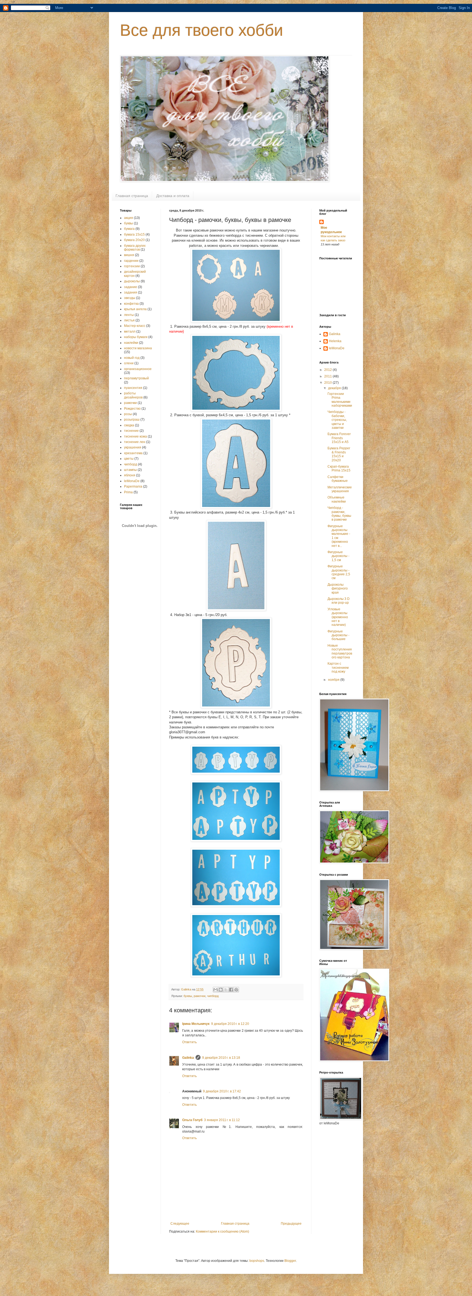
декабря (335, 388)
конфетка (131, 304)
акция (128, 218)
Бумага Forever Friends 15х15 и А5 (339, 438)
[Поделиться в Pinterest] (236, 989)
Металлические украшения (340, 489)
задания (130, 292)
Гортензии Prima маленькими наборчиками (340, 399)
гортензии (132, 266)
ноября (334, 680)
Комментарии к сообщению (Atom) (222, 1231)
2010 (328, 383)
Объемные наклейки (337, 499)
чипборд (213, 996)
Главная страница (132, 195)
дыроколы (132, 281)
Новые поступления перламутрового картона (340, 651)
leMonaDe (132, 481)
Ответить (189, 1042)
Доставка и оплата (172, 195)
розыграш (132, 419)
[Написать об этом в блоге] (220, 989)
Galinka (188, 1058)
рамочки (199, 996)
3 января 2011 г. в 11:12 (222, 1120)
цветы (129, 459)
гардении (131, 261)
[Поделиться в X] (226, 989)
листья (129, 320)
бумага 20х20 (134, 240)
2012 (328, 370)
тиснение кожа (135, 436)
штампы (130, 470)
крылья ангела (135, 309)
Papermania (133, 486)
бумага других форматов (135, 247)
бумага (129, 229)
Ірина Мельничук (196, 1024)
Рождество (132, 409)
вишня (129, 255)
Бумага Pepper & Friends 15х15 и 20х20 (339, 454)
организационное (138, 369)
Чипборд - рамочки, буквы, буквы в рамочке (339, 513)
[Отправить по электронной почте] (215, 989)
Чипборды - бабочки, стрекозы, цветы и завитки (337, 420)
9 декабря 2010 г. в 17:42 (222, 1091)
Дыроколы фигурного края (338, 588)
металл (129, 331)
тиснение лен (134, 442)
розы (128, 414)
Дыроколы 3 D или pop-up (339, 601)
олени (129, 363)
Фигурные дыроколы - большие (338, 635)
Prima (128, 492)
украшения (132, 447)
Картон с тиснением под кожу (338, 667)
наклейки (131, 343)
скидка (129, 425)
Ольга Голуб (192, 1120)
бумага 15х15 (134, 234)
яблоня (129, 475)
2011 (328, 376)
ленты (129, 315)
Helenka (335, 341)
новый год (132, 358)
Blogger (290, 1261)
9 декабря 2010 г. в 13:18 (221, 1058)
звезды (129, 298)
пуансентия (133, 388)
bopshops (256, 1261)
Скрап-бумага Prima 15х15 (339, 468)
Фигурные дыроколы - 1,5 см (338, 556)
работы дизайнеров (133, 395)
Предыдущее (291, 1223)
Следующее (179, 1223)
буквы (188, 996)
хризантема (133, 453)
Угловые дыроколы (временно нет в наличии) (338, 617)
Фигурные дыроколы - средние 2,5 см (339, 572)
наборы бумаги (136, 337)
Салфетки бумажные (338, 479)
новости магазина (138, 348)
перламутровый (136, 378)
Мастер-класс (134, 326)
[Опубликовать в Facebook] (231, 989)
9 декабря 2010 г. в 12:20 (230, 1024)
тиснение (131, 431)
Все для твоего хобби (201, 30)
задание (130, 287)
